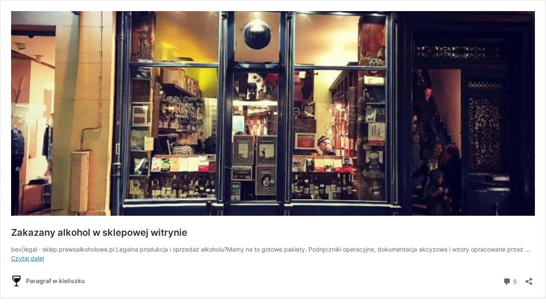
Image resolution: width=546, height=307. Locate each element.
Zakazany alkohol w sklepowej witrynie (99, 232)
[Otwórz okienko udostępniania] (529, 278)
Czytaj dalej (27, 258)
